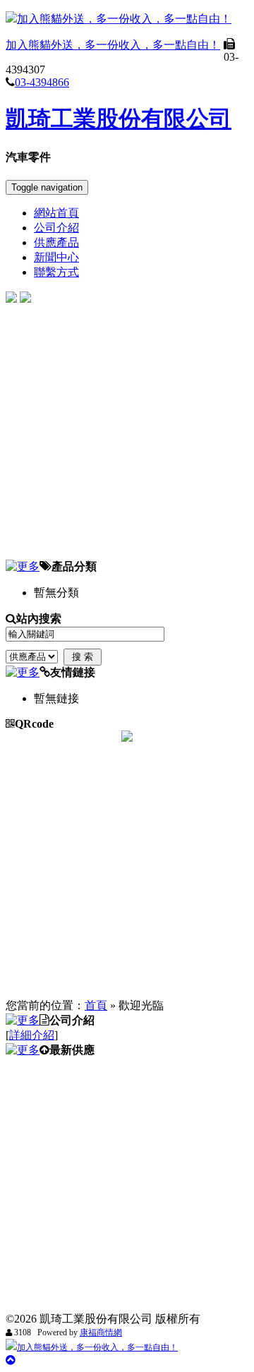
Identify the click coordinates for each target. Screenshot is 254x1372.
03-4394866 (42, 82)
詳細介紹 (31, 1035)
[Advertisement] (127, 433)
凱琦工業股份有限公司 (118, 118)
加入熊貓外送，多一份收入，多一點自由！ (124, 19)
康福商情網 (101, 1332)
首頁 (96, 1005)
